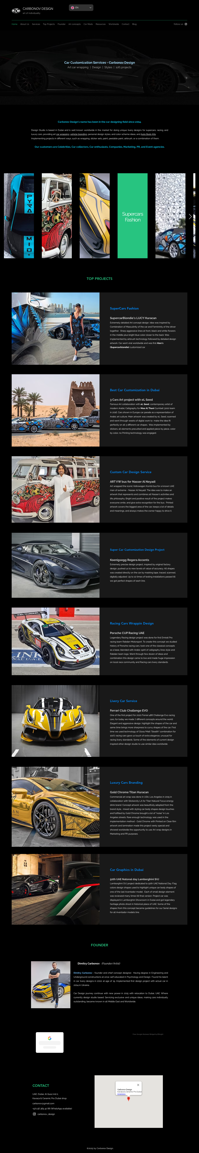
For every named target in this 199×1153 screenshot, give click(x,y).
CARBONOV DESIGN (38, 9)
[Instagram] (185, 24)
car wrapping (62, 134)
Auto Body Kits (148, 134)
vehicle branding (78, 134)
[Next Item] (190, 217)
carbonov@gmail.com (43, 1103)
